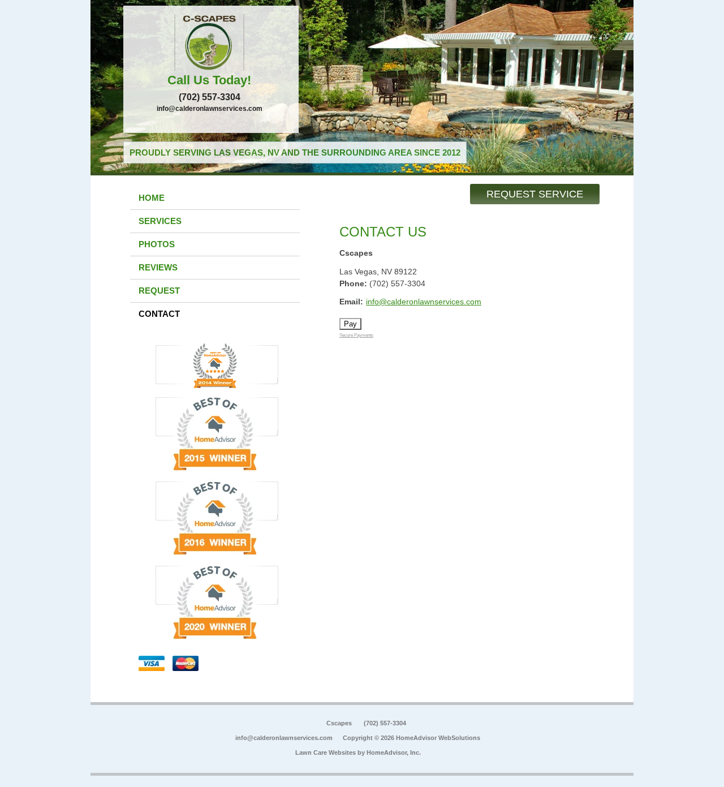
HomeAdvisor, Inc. (394, 752)
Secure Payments (356, 335)
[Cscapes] (211, 42)
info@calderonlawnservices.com (209, 109)
